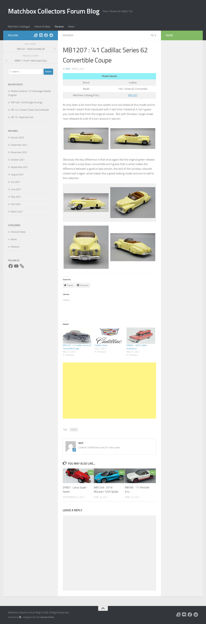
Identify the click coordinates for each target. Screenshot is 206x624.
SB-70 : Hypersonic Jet (22, 117)
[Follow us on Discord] (41, 35)
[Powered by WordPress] (20, 617)
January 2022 (17, 137)
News (71, 26)
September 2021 (19, 167)
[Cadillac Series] (109, 336)
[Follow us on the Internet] (36, 35)
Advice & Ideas (42, 26)
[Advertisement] (109, 390)
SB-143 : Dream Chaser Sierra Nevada (30, 109)
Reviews (59, 26)
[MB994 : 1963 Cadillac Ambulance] (140, 336)
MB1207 (133, 95)
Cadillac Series (101, 345)
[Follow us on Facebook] (46, 35)
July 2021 (15, 182)
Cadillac (74, 429)
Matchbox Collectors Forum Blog (53, 11)
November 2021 (19, 152)
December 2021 (19, 144)
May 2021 (16, 196)
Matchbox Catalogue (19, 26)
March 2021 (17, 211)
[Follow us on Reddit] (51, 35)
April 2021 (16, 204)
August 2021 (17, 174)
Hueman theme (47, 617)
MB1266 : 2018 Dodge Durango (27, 102)
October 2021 (18, 159)
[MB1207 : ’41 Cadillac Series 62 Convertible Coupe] (77, 336)
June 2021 (16, 189)
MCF (68, 68)
